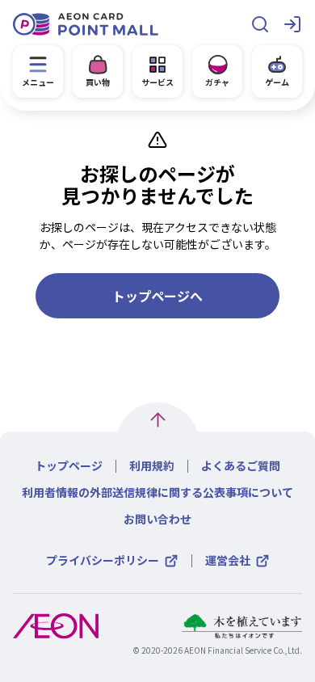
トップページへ (157, 295)
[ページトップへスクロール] (158, 419)
